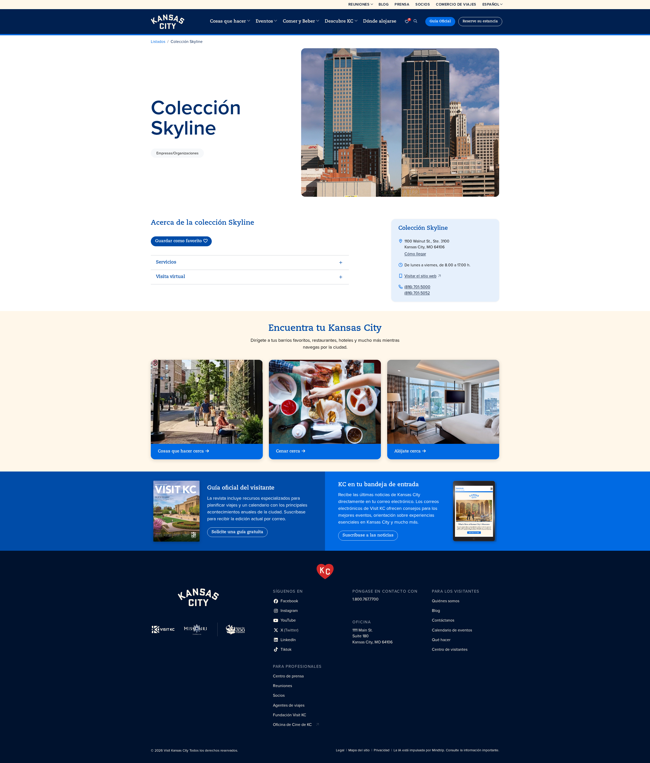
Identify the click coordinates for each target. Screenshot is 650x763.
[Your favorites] (406, 21)
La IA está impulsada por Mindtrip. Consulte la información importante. (446, 750)
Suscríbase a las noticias (368, 535)
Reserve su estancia (480, 21)
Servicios (166, 262)
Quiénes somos (445, 601)
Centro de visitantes (449, 649)
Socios (422, 4)
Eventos (264, 21)
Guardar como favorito (178, 241)
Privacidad (381, 750)
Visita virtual (170, 277)
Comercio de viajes (456, 4)
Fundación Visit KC (289, 715)
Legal (340, 750)
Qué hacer (441, 640)
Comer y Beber (299, 21)
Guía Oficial (440, 21)
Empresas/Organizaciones (177, 153)
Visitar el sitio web (420, 276)
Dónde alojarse (379, 21)
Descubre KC (339, 21)
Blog (383, 4)
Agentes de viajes (288, 705)
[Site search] (415, 21)
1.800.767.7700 (365, 599)
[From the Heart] (325, 571)
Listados (158, 41)
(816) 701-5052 (417, 293)
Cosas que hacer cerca (181, 451)
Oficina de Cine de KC (292, 724)
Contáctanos (443, 620)
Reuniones (359, 4)
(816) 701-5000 (417, 287)
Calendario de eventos (452, 630)
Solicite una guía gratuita (237, 532)
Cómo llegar (415, 254)
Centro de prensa (288, 676)
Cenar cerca (288, 451)
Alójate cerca (407, 451)
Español (490, 4)
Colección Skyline (187, 41)
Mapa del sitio (359, 750)
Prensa (402, 4)
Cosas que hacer (228, 21)
